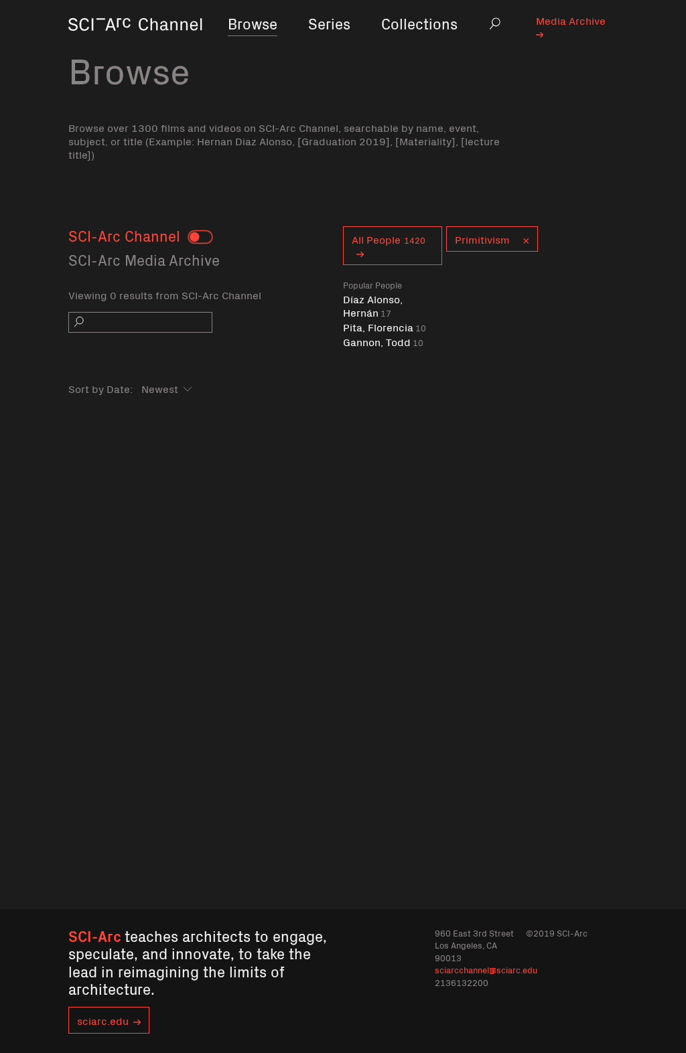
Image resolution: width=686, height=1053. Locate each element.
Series (329, 23)
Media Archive (571, 20)
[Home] (135, 43)
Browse (252, 23)
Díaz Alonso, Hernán (373, 305)
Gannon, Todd (383, 342)
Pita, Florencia (384, 327)
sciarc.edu (103, 1020)
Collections (419, 23)
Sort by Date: (100, 388)
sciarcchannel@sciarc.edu (486, 969)
